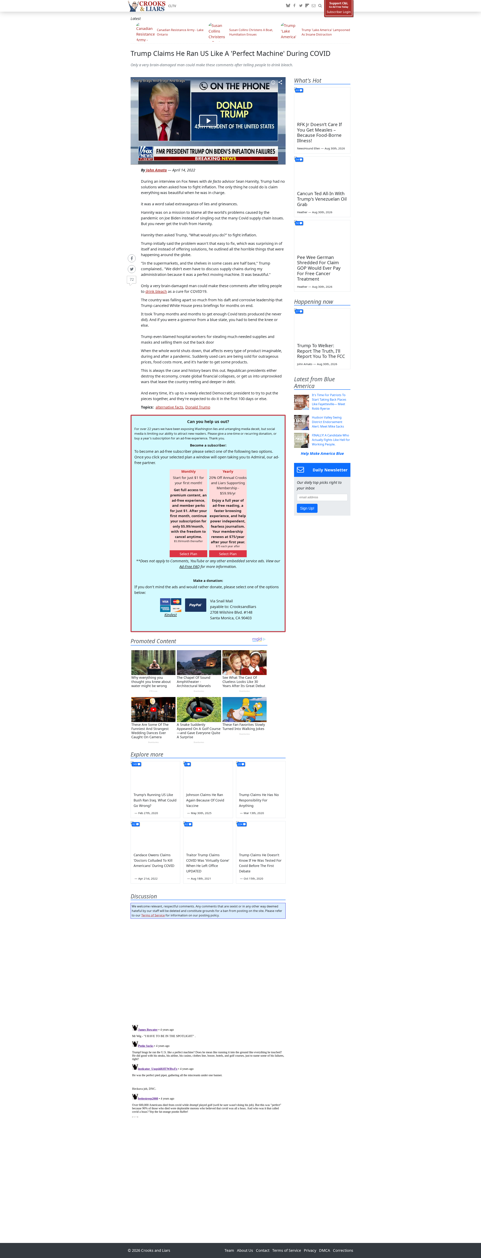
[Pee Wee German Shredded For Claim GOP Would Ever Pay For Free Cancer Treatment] (322, 236)
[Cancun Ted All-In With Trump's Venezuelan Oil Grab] (322, 172)
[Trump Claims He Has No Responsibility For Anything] (260, 775)
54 (297, 159)
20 (239, 764)
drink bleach (156, 291)
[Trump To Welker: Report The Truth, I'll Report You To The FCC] (322, 324)
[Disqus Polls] (208, 970)
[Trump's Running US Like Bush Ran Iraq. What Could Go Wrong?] (155, 775)
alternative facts (169, 407)
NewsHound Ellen (308, 148)
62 (133, 824)
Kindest (170, 614)
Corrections (343, 1250)
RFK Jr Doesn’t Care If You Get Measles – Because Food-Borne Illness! (319, 132)
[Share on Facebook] (132, 258)
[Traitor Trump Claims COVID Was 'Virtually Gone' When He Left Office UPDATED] (208, 835)
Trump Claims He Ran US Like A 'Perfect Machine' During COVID (230, 53)
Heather (302, 212)
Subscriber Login (339, 12)
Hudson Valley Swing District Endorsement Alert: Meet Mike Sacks (328, 421)
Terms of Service (153, 915)
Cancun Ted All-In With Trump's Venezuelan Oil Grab (322, 198)
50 (297, 223)
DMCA (324, 1250)
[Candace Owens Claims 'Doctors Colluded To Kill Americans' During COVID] (155, 835)
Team (229, 1250)
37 (297, 311)
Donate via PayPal (195, 605)
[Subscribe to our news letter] (313, 6)
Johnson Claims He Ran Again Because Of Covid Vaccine (205, 800)
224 (240, 824)
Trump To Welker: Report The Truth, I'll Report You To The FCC (321, 350)
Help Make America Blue (322, 453)
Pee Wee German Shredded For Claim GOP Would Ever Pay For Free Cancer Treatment (318, 268)
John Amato (156, 170)
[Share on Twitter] (132, 269)
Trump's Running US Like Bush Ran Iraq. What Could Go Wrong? (155, 800)
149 (134, 764)
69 (297, 90)
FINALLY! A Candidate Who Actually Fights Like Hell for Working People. (331, 439)
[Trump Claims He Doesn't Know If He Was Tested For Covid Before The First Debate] (260, 835)
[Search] (320, 6)
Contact (262, 1250)
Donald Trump (197, 407)
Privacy (310, 1250)
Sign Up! (307, 508)
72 (132, 279)
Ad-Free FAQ (189, 566)
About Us (245, 1250)
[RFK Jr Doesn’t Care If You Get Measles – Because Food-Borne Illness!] (322, 103)
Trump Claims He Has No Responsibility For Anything (259, 800)
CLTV (172, 6)
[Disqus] (208, 1070)
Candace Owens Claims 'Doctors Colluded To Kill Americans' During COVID (154, 860)
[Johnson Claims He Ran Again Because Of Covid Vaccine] (208, 775)
